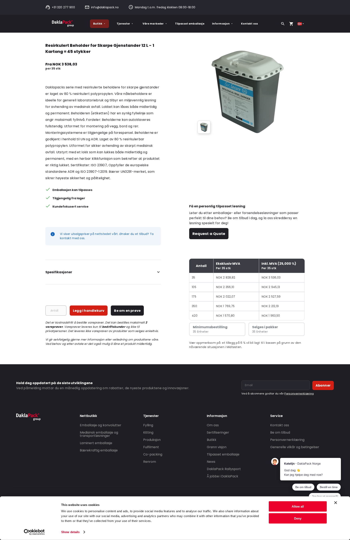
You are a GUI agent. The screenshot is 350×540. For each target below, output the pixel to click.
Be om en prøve (127, 310)
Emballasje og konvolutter (100, 425)
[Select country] (301, 23)
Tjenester (123, 23)
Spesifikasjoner (58, 272)
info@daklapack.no (105, 7)
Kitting (148, 432)
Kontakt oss (249, 23)
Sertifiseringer (218, 432)
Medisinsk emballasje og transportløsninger (99, 434)
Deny (297, 518)
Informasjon (221, 23)
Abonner (323, 385)
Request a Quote (208, 233)
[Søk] (283, 23)
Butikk (97, 23)
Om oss (213, 425)
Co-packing (152, 454)
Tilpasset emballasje (189, 23)
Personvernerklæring (299, 393)
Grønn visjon (216, 447)
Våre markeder (153, 23)
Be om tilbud (280, 432)
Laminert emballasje (96, 443)
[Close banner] (335, 502)
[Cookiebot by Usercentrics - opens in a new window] (34, 532)
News (211, 461)
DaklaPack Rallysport (224, 469)
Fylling (148, 425)
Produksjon (152, 439)
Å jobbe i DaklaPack (222, 476)
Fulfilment (151, 447)
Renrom (149, 461)
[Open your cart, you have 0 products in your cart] (291, 23)
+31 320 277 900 (63, 7)
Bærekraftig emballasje (99, 450)
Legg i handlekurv (88, 310)
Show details (70, 532)
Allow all (298, 506)
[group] (203, 127)
